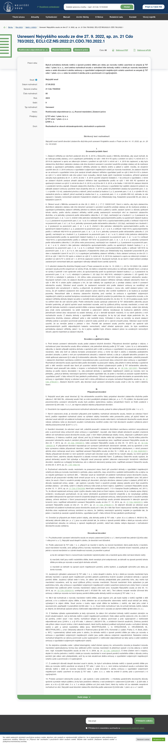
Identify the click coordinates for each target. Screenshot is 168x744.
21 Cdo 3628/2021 (139, 451)
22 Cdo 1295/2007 (112, 650)
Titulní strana (18, 17)
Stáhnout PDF (122, 50)
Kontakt (132, 17)
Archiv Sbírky (82, 17)
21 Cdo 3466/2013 (135, 502)
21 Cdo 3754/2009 (77, 488)
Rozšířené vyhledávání (49, 6)
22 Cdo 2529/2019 (65, 590)
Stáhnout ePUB (144, 50)
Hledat (127, 6)
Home (4, 27)
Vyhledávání (51, 17)
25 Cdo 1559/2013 (76, 443)
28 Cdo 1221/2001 (129, 368)
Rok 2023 (19, 27)
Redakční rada (116, 17)
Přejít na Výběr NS (153, 6)
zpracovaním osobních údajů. (133, 728)
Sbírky (10, 27)
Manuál (66, 17)
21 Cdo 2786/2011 (105, 504)
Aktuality (35, 17)
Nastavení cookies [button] (143, 739)
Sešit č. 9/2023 (31, 27)
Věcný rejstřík (149, 17)
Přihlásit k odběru (144, 720)
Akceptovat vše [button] (158, 739)
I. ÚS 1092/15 (73, 464)
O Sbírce (99, 17)
